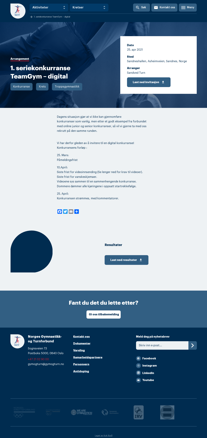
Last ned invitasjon (149, 82)
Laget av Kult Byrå (103, 436)
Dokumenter (82, 343)
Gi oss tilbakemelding (104, 314)
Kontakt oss (164, 7)
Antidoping (81, 371)
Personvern (81, 364)
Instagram (149, 365)
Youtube (148, 380)
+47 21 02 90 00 (38, 359)
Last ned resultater (126, 260)
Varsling (79, 350)
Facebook (149, 358)
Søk (140, 7)
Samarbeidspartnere (87, 357)
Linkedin (148, 373)
